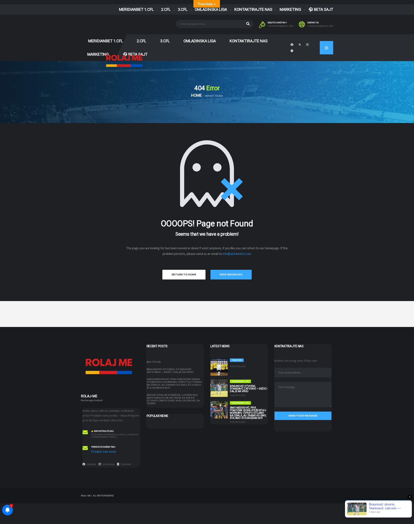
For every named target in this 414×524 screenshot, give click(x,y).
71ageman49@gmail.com (280, 26)
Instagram (108, 464)
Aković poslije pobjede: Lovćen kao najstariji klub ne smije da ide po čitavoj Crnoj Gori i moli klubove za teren (173, 399)
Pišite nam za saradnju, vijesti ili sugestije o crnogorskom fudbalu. (114, 436)
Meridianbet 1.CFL (136, 9)
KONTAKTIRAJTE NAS (253, 9)
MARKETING (290, 9)
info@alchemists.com (237, 254)
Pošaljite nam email (103, 452)
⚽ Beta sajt (320, 9)
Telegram (125, 464)
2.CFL (166, 9)
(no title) (154, 361)
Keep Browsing (231, 274)
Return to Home (184, 274)
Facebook (91, 464)
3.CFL (182, 9)
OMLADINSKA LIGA (211, 9)
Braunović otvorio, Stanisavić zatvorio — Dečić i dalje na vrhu (170, 371)
